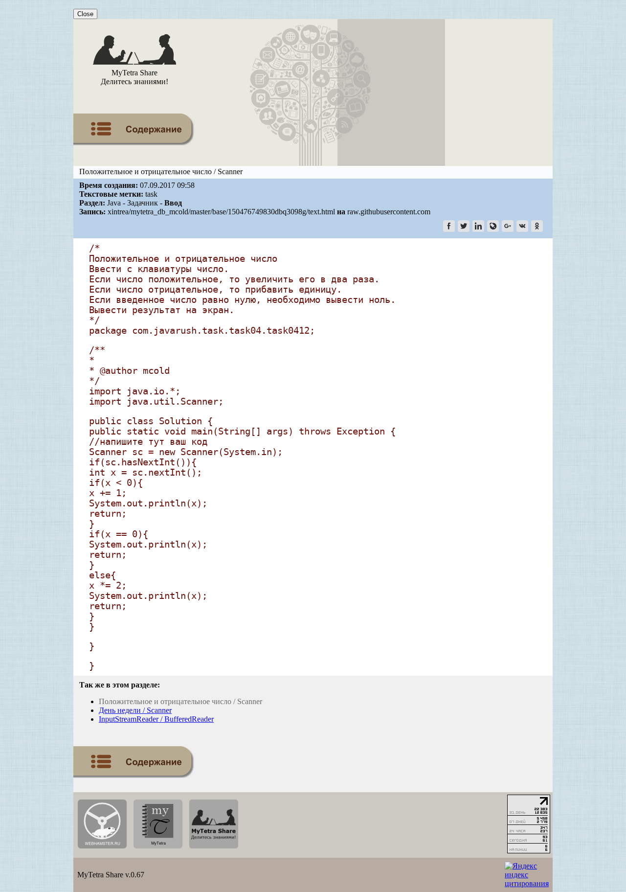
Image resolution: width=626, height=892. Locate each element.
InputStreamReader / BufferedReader (156, 719)
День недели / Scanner (135, 710)
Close (85, 14)
